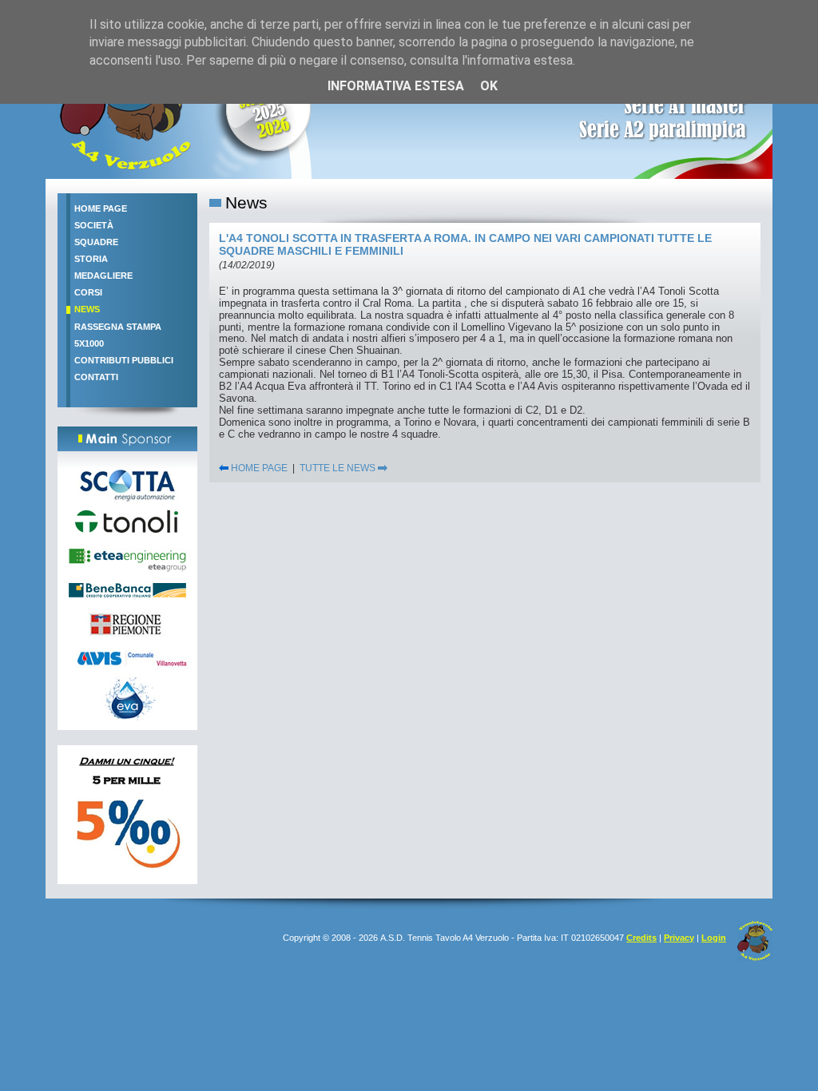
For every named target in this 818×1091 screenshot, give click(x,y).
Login (713, 937)
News (87, 309)
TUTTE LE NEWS (339, 468)
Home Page (100, 208)
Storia (91, 259)
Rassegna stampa (117, 326)
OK (489, 85)
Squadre (96, 242)
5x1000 (89, 343)
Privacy (679, 937)
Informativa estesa (396, 85)
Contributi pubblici (123, 360)
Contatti (96, 377)
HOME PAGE (258, 468)
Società (93, 225)
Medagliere (103, 275)
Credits (641, 937)
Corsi (88, 292)
